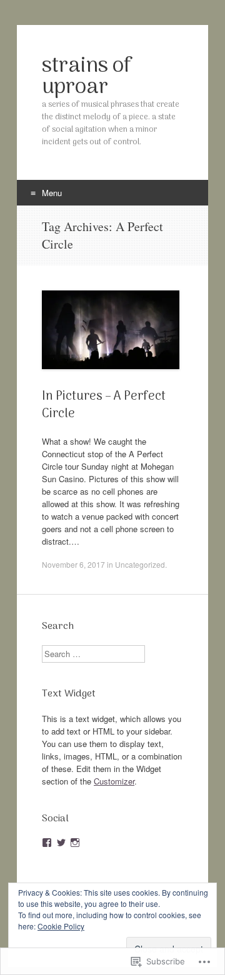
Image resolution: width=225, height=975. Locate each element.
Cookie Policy (61, 926)
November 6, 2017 (73, 564)
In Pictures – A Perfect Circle (104, 405)
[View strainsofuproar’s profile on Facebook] (47, 843)
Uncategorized (140, 564)
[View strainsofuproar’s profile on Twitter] (61, 843)
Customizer (114, 781)
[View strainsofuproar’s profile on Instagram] (75, 843)
